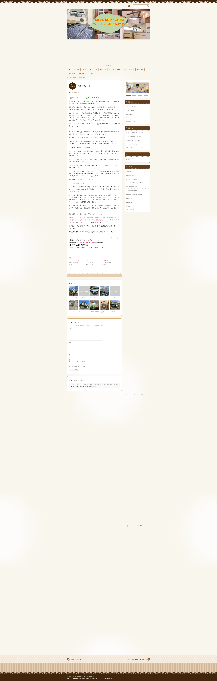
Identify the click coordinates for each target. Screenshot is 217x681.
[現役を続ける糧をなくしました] (105, 309)
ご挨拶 (84, 69)
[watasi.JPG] (74, 97)
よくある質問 (82, 73)
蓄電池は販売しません (94, 311)
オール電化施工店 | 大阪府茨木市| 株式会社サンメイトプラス (82, 676)
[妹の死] (84, 309)
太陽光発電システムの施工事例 (133, 194)
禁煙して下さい (93, 297)
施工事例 (111, 69)
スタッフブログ (93, 69)
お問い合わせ (72, 73)
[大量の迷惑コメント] (115, 295)
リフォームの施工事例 (131, 190)
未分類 (127, 206)
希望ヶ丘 (131, 69)
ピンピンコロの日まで (73, 297)
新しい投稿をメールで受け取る (77, 366)
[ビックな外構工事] (84, 295)
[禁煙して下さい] (94, 295)
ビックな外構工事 (83, 297)
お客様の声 (140, 69)
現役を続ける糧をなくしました (104, 311)
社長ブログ (103, 69)
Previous (70, 28)
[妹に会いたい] (115, 309)
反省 (87, 261)
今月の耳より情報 (121, 69)
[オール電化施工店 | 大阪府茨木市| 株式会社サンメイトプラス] (108, 6)
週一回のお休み (103, 297)
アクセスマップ (93, 73)
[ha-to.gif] (72, 151)
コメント (72, 328)
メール (71, 348)
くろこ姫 (140, 132)
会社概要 (76, 69)
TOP (70, 69)
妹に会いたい (113, 311)
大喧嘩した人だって (74, 261)
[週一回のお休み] (105, 295)
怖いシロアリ (71, 311)
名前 (71, 342)
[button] (147, 87)
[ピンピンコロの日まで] (73, 295)
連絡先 (129, 6)
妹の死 (80, 311)
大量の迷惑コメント (114, 297)
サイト (70, 354)
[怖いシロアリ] (73, 309)
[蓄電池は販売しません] (94, 309)
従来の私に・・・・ (107, 261)
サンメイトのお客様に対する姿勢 (133, 182)
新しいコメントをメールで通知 (77, 362)
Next (146, 28)
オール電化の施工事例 (131, 179)
